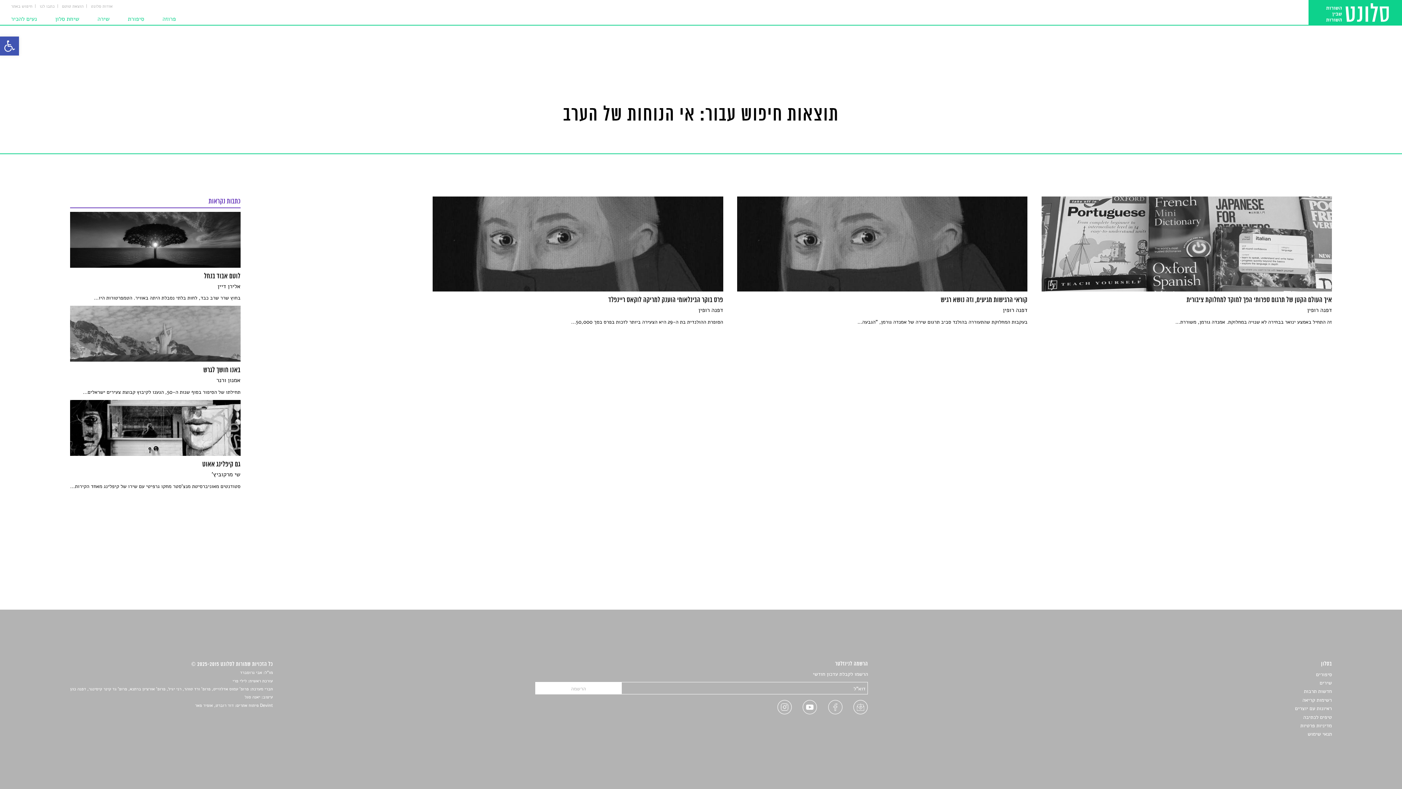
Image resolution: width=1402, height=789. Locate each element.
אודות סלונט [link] (102, 6)
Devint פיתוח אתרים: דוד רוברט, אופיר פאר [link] (234, 706)
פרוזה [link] (169, 19)
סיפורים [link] (1324, 674)
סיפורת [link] (136, 19)
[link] (9, 46)
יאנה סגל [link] (252, 697)
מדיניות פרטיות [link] (1316, 725)
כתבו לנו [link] (47, 6)
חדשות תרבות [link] (1318, 691)
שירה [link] (103, 19)
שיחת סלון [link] (67, 19)
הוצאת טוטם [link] (73, 6)
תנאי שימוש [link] (1319, 734)
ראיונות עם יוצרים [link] (1313, 708)
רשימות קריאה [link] (1317, 700)
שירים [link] (1325, 682)
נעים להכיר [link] (24, 19)
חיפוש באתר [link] (21, 6)
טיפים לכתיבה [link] (1317, 717)
